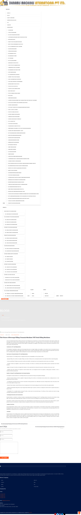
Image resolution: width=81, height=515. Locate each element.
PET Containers (10, 58)
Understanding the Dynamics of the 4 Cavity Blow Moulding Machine (19, 128)
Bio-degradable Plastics (12, 53)
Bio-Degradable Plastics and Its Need (14, 69)
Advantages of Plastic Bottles (13, 62)
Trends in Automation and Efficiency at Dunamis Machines (17, 184)
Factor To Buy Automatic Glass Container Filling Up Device (17, 102)
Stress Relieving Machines (12, 51)
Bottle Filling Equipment (12, 60)
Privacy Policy (36, 486)
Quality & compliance (10, 17)
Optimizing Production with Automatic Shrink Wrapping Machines (19, 177)
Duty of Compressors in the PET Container (15, 46)
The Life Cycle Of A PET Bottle (13, 86)
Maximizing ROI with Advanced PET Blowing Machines (16, 179)
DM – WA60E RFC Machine (9, 256)
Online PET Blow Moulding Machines (14, 203)
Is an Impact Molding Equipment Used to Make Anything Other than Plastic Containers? (22, 100)
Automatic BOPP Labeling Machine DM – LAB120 (15, 130)
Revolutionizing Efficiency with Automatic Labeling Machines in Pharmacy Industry (22, 163)
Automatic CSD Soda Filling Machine (10, 264)
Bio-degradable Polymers (12, 55)
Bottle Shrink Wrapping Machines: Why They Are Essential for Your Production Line (22, 196)
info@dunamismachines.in (6, 500)
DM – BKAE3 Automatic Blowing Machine (11, 232)
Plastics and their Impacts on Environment (15, 81)
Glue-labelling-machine (12, 151)
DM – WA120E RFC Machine (9, 261)
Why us (8, 15)
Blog (28, 295)
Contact (61, 295)
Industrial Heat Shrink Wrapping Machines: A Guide (16, 191)
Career (57, 295)
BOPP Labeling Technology (12, 144)
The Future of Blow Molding (13, 123)
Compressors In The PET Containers (14, 67)
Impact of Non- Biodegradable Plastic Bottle (15, 44)
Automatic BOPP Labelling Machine (10, 282)
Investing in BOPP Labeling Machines (14, 137)
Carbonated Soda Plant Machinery (14, 116)
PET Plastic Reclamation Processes (14, 34)
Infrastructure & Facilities (11, 20)
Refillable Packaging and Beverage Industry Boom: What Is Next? (18, 198)
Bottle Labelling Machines (15, 334)
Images (33, 293)
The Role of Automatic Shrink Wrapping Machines (16, 200)
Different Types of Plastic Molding (14, 76)
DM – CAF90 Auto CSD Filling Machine (11, 269)
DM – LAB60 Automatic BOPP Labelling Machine (12, 285)
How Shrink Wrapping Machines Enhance (14, 172)
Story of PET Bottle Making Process (14, 65)
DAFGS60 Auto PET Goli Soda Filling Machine (12, 277)
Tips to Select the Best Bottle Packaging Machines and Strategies (19, 107)
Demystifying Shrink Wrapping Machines (14, 135)
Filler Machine (10, 30)
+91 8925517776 (2, 496)
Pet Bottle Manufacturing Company (14, 93)
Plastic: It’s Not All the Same (13, 109)
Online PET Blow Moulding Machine (10, 235)
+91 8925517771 (2, 495)
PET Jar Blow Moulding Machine (9, 245)
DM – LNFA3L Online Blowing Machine (11, 240)
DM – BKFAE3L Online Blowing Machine (11, 238)
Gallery (32, 289)
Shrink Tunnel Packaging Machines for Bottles (16, 189)
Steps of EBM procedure (12, 72)
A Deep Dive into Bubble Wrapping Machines (15, 156)
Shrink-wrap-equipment (12, 149)
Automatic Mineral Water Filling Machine (11, 253)
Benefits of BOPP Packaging (12, 170)
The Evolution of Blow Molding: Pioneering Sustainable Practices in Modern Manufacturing (23, 193)
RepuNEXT (30, 512)
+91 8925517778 (2, 497)
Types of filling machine (12, 32)
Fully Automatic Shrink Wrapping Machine (11, 290)
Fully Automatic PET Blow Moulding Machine (11, 216)
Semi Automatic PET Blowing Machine (10, 211)
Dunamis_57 (2, 334)
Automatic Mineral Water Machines (14, 114)
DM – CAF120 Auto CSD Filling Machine (11, 271)
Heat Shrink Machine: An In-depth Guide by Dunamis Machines (18, 165)
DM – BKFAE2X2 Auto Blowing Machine (11, 224)
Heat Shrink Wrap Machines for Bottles (14, 186)
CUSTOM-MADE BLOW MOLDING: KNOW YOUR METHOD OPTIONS (17, 37)
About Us (35, 480)
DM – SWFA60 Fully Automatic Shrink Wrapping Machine (14, 293)
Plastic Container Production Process (14, 79)
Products (4, 207)
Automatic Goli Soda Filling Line (9, 274)
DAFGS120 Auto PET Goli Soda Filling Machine (12, 279)
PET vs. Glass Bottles (11, 121)
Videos (33, 295)
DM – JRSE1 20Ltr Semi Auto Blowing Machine (12, 248)
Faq (7, 22)
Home (4, 203)
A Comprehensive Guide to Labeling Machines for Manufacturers (18, 158)
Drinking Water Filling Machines (13, 142)
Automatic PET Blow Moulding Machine (10, 227)
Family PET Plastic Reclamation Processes (15, 41)
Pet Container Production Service (13, 74)
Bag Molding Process (11, 39)
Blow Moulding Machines (12, 48)
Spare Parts (47, 295)
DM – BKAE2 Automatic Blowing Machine (11, 230)
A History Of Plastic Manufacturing (14, 88)
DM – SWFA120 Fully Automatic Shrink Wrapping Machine (14, 295)
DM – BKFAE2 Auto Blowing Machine (10, 219)
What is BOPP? (10, 95)
